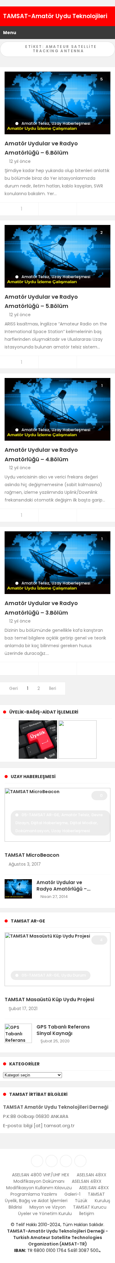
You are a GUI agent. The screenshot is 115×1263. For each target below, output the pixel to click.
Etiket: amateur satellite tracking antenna (60, 48)
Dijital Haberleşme (49, 823)
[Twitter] (51, 1161)
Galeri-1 (72, 1194)
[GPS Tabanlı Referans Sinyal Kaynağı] (18, 1033)
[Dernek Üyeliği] (38, 739)
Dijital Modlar (83, 823)
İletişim (86, 1213)
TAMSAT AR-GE (28, 921)
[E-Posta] (80, 1161)
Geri (13, 688)
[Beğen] (19, 668)
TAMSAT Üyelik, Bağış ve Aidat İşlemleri (55, 1197)
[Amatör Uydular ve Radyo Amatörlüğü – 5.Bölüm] (57, 256)
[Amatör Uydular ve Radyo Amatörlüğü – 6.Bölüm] (57, 103)
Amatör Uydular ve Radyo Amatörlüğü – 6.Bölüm (61, 889)
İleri (53, 688)
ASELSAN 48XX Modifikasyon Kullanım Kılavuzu (54, 1184)
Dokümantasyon (32, 831)
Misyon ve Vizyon (47, 1207)
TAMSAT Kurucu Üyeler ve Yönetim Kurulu (62, 1210)
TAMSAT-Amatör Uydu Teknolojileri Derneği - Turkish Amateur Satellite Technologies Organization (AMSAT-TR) (57, 1237)
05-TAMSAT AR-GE (40, 815)
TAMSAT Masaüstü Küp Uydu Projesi (49, 999)
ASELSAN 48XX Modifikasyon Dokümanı (59, 1178)
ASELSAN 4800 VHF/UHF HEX (40, 1175)
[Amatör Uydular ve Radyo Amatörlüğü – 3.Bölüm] (57, 562)
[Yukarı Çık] (103, 1245)
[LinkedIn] (37, 1161)
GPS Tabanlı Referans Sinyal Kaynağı (63, 1030)
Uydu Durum (73, 975)
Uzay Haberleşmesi (71, 123)
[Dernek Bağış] (77, 739)
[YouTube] (66, 1161)
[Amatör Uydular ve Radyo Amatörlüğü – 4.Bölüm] (57, 409)
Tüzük (81, 1201)
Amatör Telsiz (35, 123)
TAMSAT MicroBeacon (32, 855)
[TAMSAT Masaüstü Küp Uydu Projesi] (57, 959)
